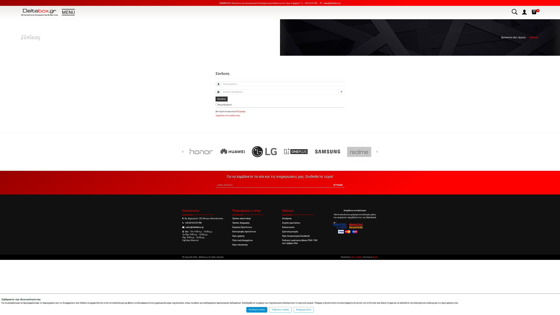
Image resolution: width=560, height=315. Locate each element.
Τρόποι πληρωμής (241, 223)
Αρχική (522, 37)
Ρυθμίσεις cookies (280, 309)
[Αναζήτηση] (515, 11)
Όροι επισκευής (240, 245)
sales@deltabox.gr (195, 227)
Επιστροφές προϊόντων (244, 231)
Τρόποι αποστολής (241, 218)
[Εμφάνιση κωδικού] (341, 91)
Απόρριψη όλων (303, 309)
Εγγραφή (241, 111)
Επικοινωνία (288, 227)
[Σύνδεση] (525, 11)
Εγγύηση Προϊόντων (242, 227)
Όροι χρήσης (238, 236)
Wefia (375, 257)
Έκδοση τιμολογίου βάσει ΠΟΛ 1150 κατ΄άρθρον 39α (299, 241)
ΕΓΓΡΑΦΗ (338, 185)
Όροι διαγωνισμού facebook (296, 236)
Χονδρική (286, 218)
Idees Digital (356, 257)
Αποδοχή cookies (257, 309)
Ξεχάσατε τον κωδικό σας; (228, 115)
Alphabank (371, 217)
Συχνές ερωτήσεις (291, 223)
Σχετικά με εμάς (290, 231)
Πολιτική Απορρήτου (242, 240)
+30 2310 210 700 (193, 223)
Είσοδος (221, 99)
